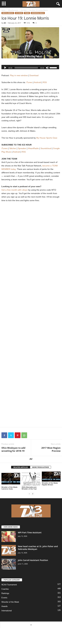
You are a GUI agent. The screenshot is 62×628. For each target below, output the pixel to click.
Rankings (5, 593)
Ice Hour (24, 10)
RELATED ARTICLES (20, 467)
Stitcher (12, 148)
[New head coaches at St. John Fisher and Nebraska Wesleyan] (8, 550)
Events (4, 598)
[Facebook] (4, 435)
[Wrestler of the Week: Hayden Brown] (51, 476)
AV (5, 23)
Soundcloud (46, 148)
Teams (27, 13)
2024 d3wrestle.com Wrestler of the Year (29, 488)
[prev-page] (29, 493)
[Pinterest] (17, 435)
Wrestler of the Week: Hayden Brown (50, 484)
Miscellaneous (13, 10)
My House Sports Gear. (47, 138)
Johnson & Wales (38, 13)
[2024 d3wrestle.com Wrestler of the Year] (31, 479)
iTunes (29, 82)
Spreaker (22, 148)
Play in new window (19, 75)
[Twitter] (11, 435)
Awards (4, 606)
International (6, 611)
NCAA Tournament (9, 585)
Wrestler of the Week (10, 602)
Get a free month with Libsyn (14, 190)
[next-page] (32, 493)
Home (3, 10)
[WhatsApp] (24, 435)
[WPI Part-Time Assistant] (8, 536)
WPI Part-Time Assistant (30, 532)
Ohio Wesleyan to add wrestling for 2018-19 (13, 449)
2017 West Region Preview (51, 449)
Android (37, 82)
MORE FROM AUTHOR (40, 467)
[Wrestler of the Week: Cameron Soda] (10, 479)
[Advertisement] (31, 240)
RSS (45, 82)
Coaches (5, 589)
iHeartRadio (33, 148)
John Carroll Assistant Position (33, 560)
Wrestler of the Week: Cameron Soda (9, 488)
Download (33, 75)
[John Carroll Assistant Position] (8, 564)
